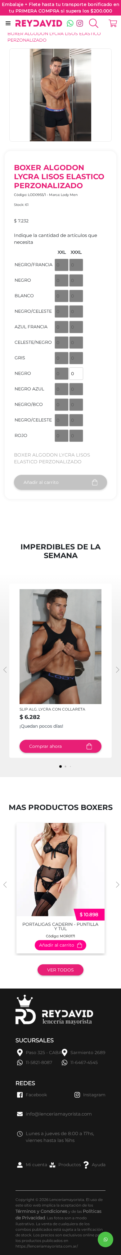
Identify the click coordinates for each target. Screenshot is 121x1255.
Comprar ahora (45, 746)
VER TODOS (60, 970)
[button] (117, 670)
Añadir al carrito (41, 482)
